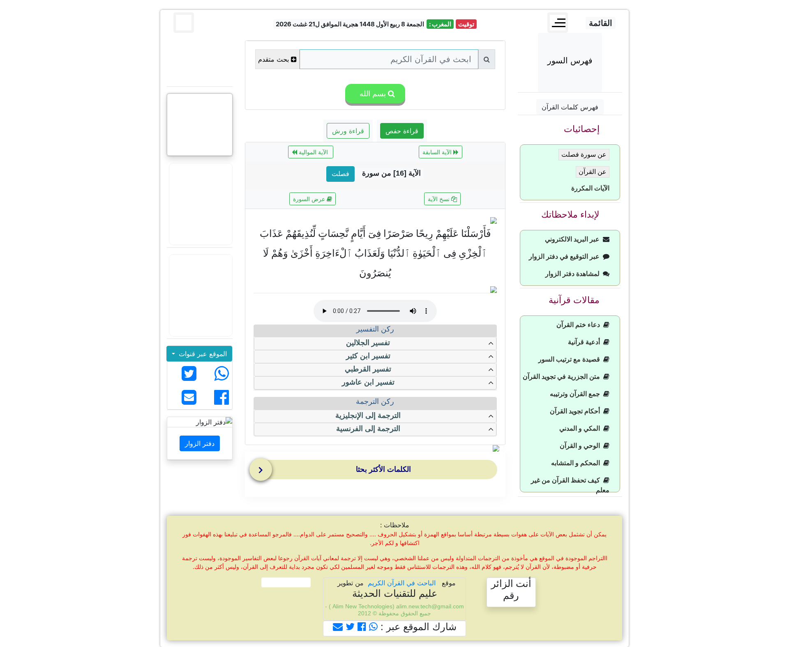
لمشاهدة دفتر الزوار (574, 273)
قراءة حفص (401, 131)
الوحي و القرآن (581, 445)
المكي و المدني (581, 428)
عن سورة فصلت (584, 154)
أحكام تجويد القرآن (576, 411)
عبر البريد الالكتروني (574, 239)
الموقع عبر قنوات (202, 354)
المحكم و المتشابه (577, 462)
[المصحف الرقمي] (200, 59)
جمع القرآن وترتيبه (576, 393)
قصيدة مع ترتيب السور (570, 359)
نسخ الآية (439, 198)
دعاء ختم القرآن (579, 324)
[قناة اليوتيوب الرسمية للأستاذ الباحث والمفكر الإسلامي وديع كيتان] (200, 204)
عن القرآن (593, 171)
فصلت (340, 173)
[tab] (377, 471)
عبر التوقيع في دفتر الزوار (566, 256)
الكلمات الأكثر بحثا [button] (383, 469)
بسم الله (371, 93)
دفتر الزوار (200, 443)
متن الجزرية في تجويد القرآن (563, 376)
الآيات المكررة (590, 188)
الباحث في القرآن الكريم (402, 583)
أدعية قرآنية (585, 342)
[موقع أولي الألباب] (200, 295)
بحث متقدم (273, 59)
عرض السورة (310, 198)
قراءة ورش (348, 131)
